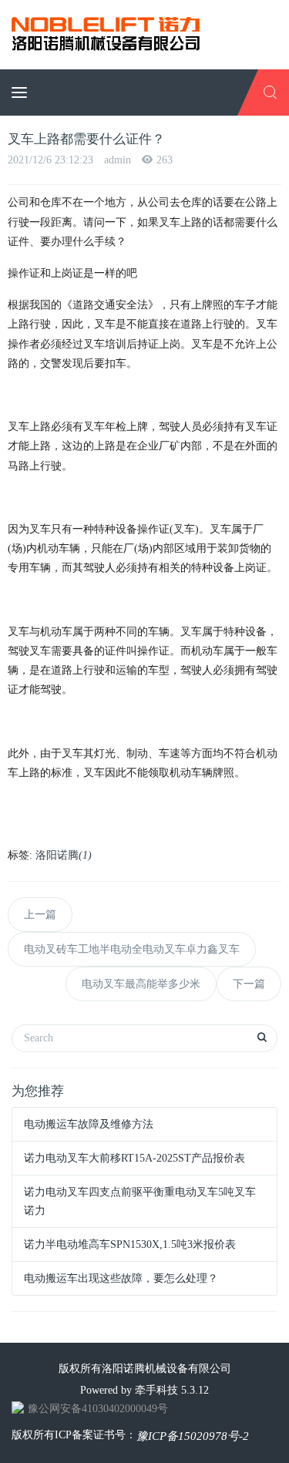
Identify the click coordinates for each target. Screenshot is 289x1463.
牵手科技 (156, 1390)
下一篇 (249, 984)
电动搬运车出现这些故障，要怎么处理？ (121, 1278)
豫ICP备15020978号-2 (192, 1436)
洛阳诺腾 (63, 855)
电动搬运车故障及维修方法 (88, 1124)
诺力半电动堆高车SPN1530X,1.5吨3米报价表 (130, 1244)
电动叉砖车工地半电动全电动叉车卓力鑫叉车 (132, 949)
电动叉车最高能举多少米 (141, 984)
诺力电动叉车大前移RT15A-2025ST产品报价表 (134, 1158)
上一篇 (40, 914)
